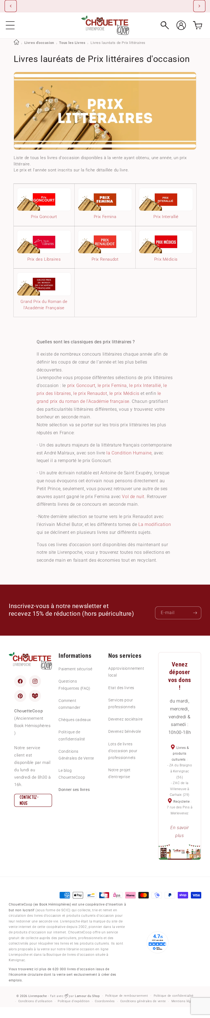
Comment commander (69, 704)
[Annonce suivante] (199, 6)
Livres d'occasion (39, 43)
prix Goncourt (81, 385)
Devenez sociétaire (125, 719)
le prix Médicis (124, 393)
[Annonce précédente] (11, 6)
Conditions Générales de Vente (76, 754)
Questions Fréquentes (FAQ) (75, 684)
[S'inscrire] (195, 612)
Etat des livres (121, 688)
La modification (154, 524)
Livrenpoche (37, 996)
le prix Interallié (145, 385)
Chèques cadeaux (75, 720)
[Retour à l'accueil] (16, 43)
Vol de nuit (133, 496)
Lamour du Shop (87, 996)
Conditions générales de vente (143, 1001)
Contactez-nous (29, 800)
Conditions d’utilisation (35, 1001)
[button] (10, 25)
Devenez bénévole (124, 731)
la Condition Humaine (128, 453)
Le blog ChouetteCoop (72, 773)
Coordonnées (105, 1001)
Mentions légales (184, 1001)
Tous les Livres (72, 43)
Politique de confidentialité (72, 735)
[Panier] (197, 25)
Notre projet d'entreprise (119, 773)
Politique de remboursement (126, 996)
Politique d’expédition (73, 1001)
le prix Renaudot (90, 393)
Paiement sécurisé (75, 669)
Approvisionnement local (126, 671)
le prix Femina (112, 385)
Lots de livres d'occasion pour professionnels (123, 751)
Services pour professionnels (121, 703)
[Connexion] (181, 25)
